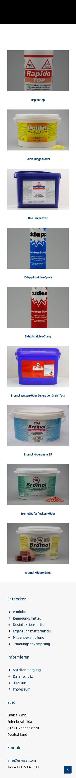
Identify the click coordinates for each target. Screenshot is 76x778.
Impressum (21, 690)
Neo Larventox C (38, 218)
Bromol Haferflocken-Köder (38, 513)
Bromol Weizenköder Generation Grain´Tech (38, 395)
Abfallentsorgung (27, 670)
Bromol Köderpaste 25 (38, 454)
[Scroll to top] (68, 770)
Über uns (20, 683)
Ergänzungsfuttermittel (32, 631)
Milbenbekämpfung (28, 638)
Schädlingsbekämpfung (31, 644)
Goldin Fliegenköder (38, 159)
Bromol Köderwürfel (38, 573)
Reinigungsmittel (27, 619)
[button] (38, 70)
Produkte (20, 612)
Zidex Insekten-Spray (38, 336)
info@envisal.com (21, 761)
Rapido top (38, 100)
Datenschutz (23, 677)
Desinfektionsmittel (29, 625)
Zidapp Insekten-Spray (38, 277)
